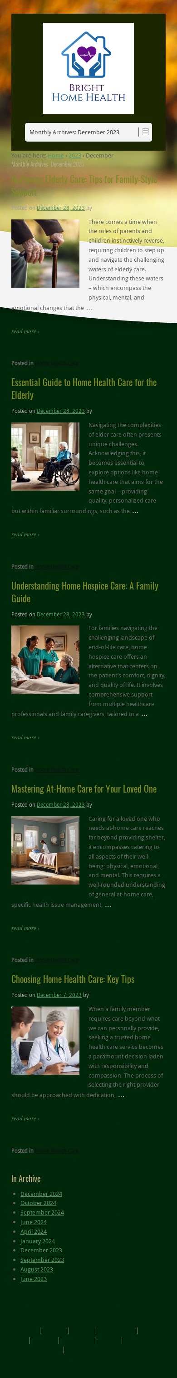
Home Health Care (57, 362)
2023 (75, 155)
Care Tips (43, 1340)
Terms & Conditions (89, 1350)
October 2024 (38, 1203)
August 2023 (36, 1269)
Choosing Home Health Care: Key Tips (72, 979)
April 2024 (33, 1231)
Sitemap (107, 1340)
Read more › (25, 331)
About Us (54, 1330)
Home (56, 155)
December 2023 (41, 1250)
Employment (76, 1340)
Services (81, 1330)
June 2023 (33, 1279)
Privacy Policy (140, 1340)
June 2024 (33, 1222)
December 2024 (41, 1194)
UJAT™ (58, 1359)
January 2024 (37, 1241)
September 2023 (42, 1260)
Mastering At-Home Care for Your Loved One (84, 789)
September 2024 (42, 1212)
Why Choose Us (115, 1330)
